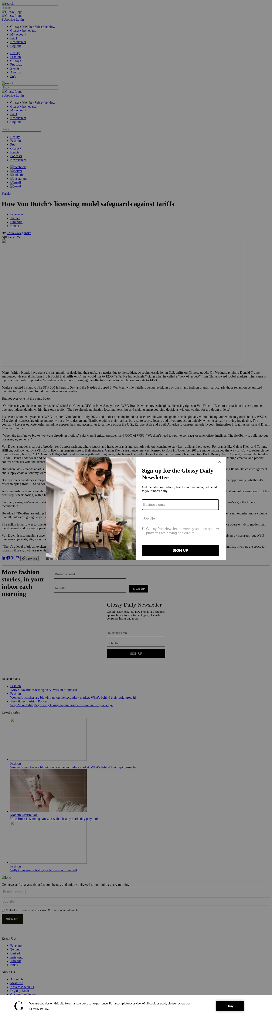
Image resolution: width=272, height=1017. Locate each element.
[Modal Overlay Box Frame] (136, 508)
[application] (136, 1006)
